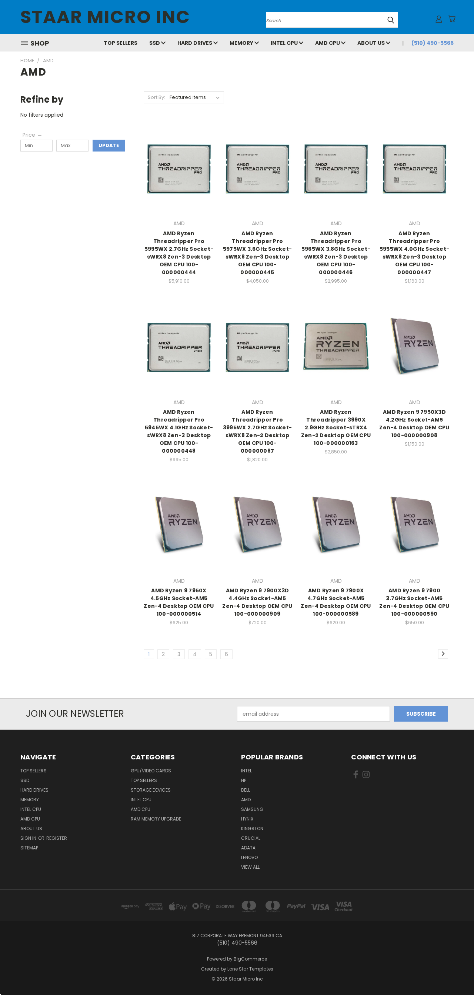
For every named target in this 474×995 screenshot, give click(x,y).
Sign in (28, 838)
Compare (176, 167)
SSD (155, 43)
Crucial (250, 838)
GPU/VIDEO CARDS (151, 771)
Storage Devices (151, 790)
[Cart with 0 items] (451, 19)
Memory (242, 43)
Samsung (252, 809)
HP (243, 780)
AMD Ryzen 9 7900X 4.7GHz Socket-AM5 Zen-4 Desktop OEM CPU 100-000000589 (336, 602)
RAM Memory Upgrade (156, 819)
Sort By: (156, 97)
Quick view (179, 153)
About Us (371, 43)
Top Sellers (120, 43)
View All (250, 867)
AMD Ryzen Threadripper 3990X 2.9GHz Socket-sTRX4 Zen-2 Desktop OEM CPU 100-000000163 (336, 427)
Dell (245, 790)
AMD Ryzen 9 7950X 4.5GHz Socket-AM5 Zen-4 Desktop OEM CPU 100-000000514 (179, 602)
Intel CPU (285, 43)
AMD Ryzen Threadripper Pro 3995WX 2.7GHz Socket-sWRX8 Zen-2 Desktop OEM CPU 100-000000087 (257, 431)
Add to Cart (179, 181)
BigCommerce (250, 959)
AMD (246, 799)
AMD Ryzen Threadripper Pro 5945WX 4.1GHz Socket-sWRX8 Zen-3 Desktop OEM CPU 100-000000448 (179, 431)
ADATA (248, 848)
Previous (454, 972)
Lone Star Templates (250, 969)
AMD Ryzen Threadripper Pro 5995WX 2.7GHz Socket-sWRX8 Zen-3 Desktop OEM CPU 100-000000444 (178, 253)
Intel (246, 771)
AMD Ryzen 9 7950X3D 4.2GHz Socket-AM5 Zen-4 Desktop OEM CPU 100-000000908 (414, 423)
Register (56, 838)
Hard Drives (195, 43)
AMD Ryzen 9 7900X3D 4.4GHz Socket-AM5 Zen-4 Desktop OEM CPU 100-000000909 (257, 602)
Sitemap (29, 848)
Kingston (252, 828)
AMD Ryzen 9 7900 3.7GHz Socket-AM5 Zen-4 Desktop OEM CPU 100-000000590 (414, 602)
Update (109, 145)
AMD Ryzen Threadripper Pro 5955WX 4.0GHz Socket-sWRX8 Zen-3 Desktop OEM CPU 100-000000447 (414, 253)
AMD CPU (328, 43)
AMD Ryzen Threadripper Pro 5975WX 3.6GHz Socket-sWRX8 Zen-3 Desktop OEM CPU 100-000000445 (257, 253)
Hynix (247, 819)
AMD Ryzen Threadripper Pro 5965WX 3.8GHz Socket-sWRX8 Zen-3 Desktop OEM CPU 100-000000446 (335, 253)
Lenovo (249, 857)
